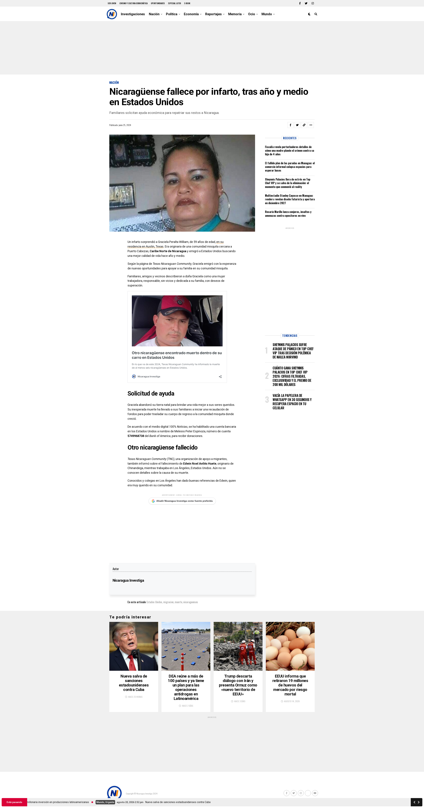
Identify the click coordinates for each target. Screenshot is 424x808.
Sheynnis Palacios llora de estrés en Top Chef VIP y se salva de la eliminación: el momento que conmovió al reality (287, 183)
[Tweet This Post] (297, 125)
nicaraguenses (190, 602)
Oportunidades (158, 3)
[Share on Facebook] (290, 125)
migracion (168, 602)
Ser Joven (112, 3)
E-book (187, 3)
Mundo (267, 14)
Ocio (251, 14)
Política (171, 14)
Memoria (235, 14)
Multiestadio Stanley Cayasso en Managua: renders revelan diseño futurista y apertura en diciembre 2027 (290, 199)
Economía (191, 14)
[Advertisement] (212, 48)
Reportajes (213, 14)
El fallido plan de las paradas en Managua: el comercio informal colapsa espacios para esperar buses (290, 167)
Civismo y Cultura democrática (133, 3)
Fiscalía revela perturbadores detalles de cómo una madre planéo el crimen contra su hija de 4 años (289, 150)
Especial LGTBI (174, 3)
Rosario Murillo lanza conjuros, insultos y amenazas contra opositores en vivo (288, 213)
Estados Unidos (154, 602)
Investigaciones (133, 14)
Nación (154, 14)
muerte (178, 602)
